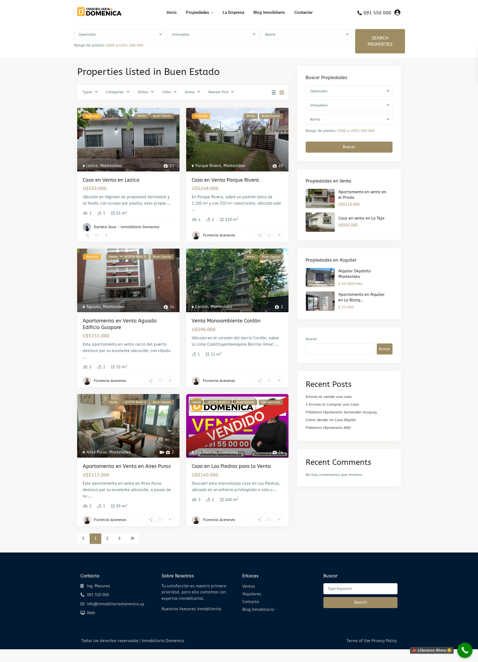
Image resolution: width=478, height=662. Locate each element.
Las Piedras (206, 452)
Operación (87, 34)
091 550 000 (377, 12)
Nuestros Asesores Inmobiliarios (191, 609)
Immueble (180, 34)
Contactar (303, 12)
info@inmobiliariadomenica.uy (115, 604)
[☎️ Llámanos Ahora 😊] (464, 650)
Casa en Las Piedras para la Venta (231, 466)
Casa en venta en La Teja (361, 218)
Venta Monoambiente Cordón (226, 321)
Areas (189, 92)
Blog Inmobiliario (269, 12)
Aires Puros (96, 452)
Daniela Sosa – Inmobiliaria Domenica (126, 227)
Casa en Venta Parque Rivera (225, 180)
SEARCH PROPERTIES (380, 41)
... (168, 203)
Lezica (92, 165)
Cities (166, 92)
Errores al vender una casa (329, 397)
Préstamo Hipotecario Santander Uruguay (341, 412)
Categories (115, 92)
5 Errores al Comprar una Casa (332, 404)
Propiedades (197, 12)
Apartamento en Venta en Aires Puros (127, 466)
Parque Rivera (208, 165)
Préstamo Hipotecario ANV (328, 428)
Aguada (93, 306)
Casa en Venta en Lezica (111, 180)
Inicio (172, 12)
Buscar (349, 147)
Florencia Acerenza (219, 235)
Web (91, 613)
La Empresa (233, 12)
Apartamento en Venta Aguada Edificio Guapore (120, 324)
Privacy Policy (384, 640)
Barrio (270, 34)
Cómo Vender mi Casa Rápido (331, 420)
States (143, 92)
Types (87, 92)
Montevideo (111, 165)
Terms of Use (358, 640)
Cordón (201, 306)
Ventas (248, 586)
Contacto (250, 602)
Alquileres (251, 594)
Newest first (218, 92)
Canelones (228, 452)
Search (360, 602)
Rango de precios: (89, 45)
